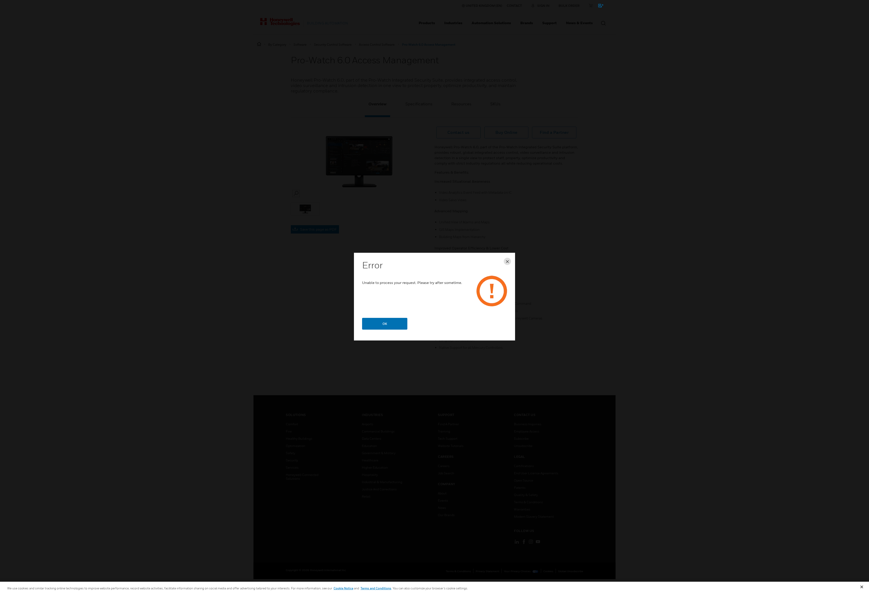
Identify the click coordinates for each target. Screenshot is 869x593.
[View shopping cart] (599, 6)
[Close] (862, 587)
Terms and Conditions (375, 588)
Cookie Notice (343, 588)
